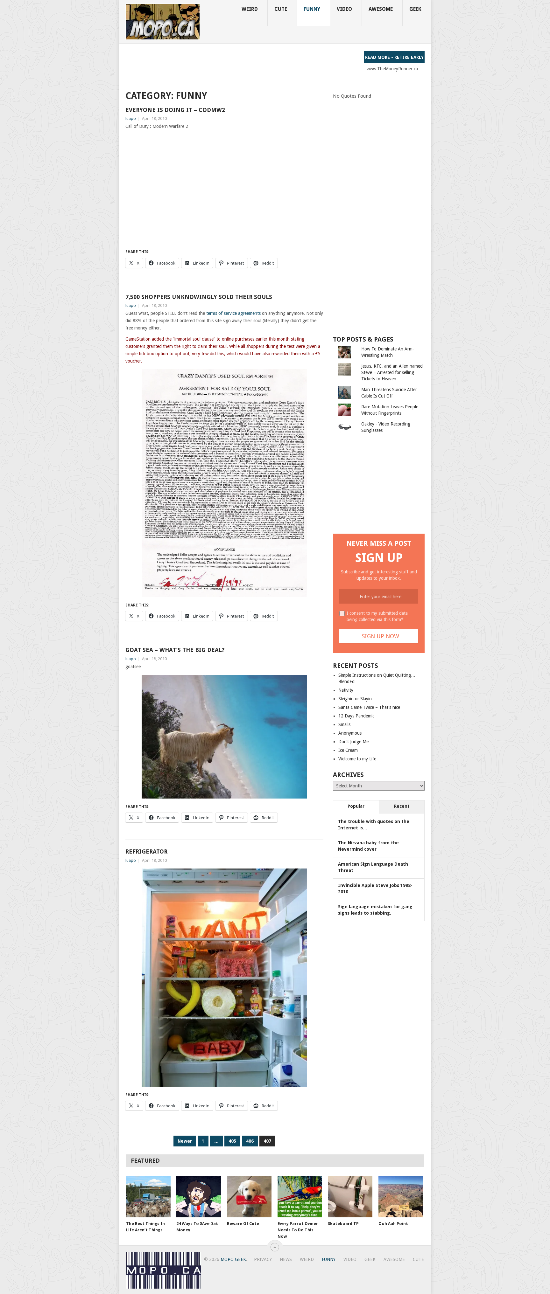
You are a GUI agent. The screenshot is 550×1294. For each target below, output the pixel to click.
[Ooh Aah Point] (400, 1196)
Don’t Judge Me (353, 741)
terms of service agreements (233, 313)
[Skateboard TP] (350, 1196)
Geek (415, 9)
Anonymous (350, 733)
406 (250, 1141)
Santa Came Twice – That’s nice (369, 707)
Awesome (381, 9)
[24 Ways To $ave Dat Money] (198, 1196)
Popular (356, 806)
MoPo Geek (233, 1259)
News (286, 1259)
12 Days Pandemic (356, 715)
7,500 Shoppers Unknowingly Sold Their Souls (198, 297)
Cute (280, 9)
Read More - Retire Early (394, 57)
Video (344, 9)
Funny (312, 9)
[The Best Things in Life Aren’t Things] (148, 1196)
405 (232, 1141)
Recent (402, 806)
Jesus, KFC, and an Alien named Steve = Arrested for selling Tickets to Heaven (392, 372)
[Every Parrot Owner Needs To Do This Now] (300, 1196)
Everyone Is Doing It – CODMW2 (175, 110)
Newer (185, 1141)
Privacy (263, 1259)
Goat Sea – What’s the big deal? (174, 650)
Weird (250, 9)
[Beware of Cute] (249, 1196)
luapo (130, 118)
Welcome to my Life (357, 758)
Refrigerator (146, 851)
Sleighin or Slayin (355, 698)
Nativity (345, 690)
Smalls (344, 724)
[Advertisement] (241, 65)
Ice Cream (348, 750)
